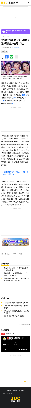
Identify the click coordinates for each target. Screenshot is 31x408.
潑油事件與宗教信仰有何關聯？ (14, 316)
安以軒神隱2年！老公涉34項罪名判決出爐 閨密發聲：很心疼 (17, 279)
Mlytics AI (27, 324)
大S (14, 98)
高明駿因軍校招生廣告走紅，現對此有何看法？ (16, 312)
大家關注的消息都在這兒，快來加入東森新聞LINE (15, 173)
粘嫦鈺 (24, 95)
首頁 (2, 36)
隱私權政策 (21, 390)
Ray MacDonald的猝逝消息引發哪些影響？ (16, 307)
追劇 (7, 36)
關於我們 (9, 390)
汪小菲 (14, 103)
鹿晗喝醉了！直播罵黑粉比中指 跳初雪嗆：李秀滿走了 (16, 274)
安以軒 (20, 254)
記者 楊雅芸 (15, 47)
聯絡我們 (15, 390)
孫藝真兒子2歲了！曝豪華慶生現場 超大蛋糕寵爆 (16, 269)
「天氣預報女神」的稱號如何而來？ (16, 303)
